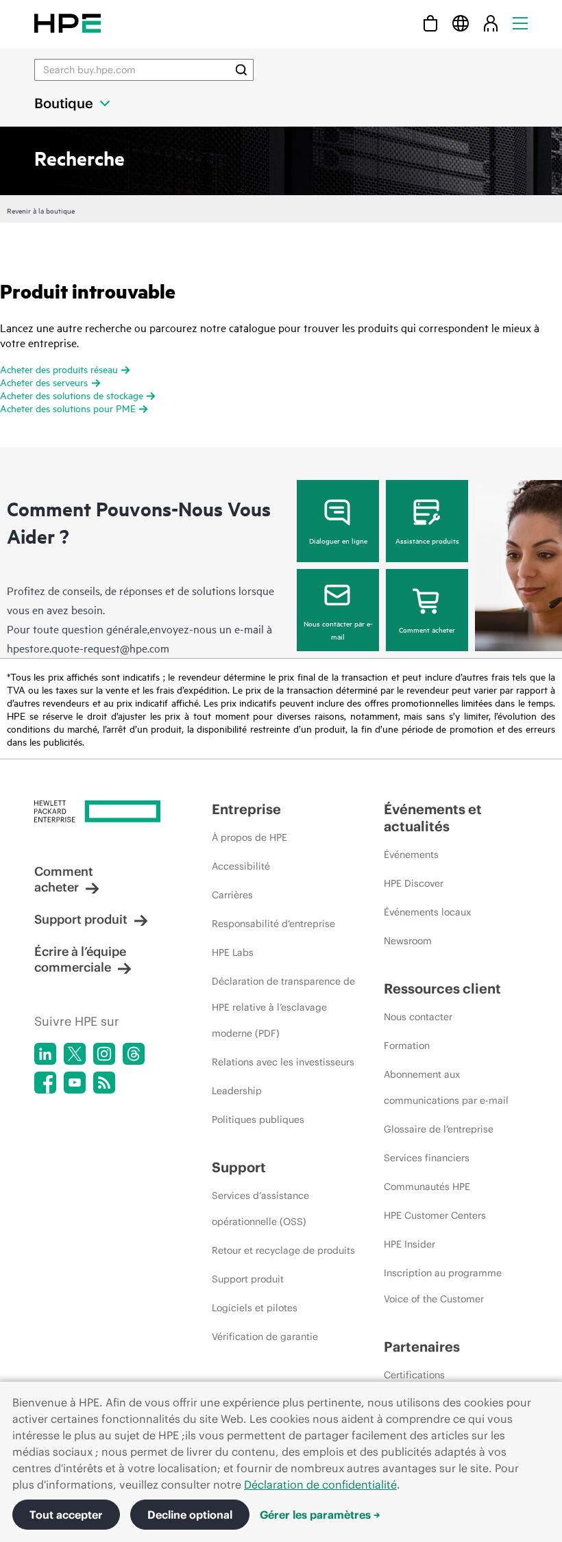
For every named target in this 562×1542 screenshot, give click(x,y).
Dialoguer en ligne (338, 540)
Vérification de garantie (265, 1336)
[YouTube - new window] (75, 1083)
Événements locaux (427, 912)
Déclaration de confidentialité (320, 1484)
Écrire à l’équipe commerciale (80, 959)
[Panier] (430, 23)
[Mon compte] (490, 23)
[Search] (241, 70)
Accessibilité (241, 866)
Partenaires (422, 1346)
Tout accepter (66, 1514)
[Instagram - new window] (104, 1054)
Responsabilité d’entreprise (273, 924)
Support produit (80, 919)
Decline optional (189, 1514)
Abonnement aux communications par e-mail (446, 1087)
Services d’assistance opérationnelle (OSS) (260, 1208)
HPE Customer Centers (435, 1215)
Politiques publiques (258, 1119)
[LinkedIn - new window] (45, 1054)
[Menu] (520, 23)
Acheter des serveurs (44, 381)
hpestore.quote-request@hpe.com (88, 647)
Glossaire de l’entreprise (438, 1129)
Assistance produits (427, 540)
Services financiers (426, 1158)
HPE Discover (413, 883)
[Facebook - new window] (45, 1083)
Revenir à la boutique (41, 210)
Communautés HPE (427, 1186)
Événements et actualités (433, 817)
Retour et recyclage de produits (283, 1250)
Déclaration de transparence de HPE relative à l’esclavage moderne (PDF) (283, 1007)
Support (239, 1167)
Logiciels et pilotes (254, 1308)
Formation (407, 1045)
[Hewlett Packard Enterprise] (67, 23)
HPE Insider (409, 1244)
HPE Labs (233, 952)
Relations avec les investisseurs (283, 1062)
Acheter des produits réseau (59, 368)
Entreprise (246, 809)
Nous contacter (418, 1017)
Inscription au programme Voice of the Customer (443, 1286)
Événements (411, 854)
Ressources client (442, 988)
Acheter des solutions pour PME (68, 407)
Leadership (237, 1091)
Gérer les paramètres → (320, 1514)
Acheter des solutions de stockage (71, 394)
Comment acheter (427, 629)
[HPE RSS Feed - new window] (104, 1083)
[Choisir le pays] (460, 23)
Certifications (414, 1375)
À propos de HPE (249, 837)
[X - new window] (75, 1054)
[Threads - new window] (134, 1054)
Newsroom (408, 941)
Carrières (232, 895)
